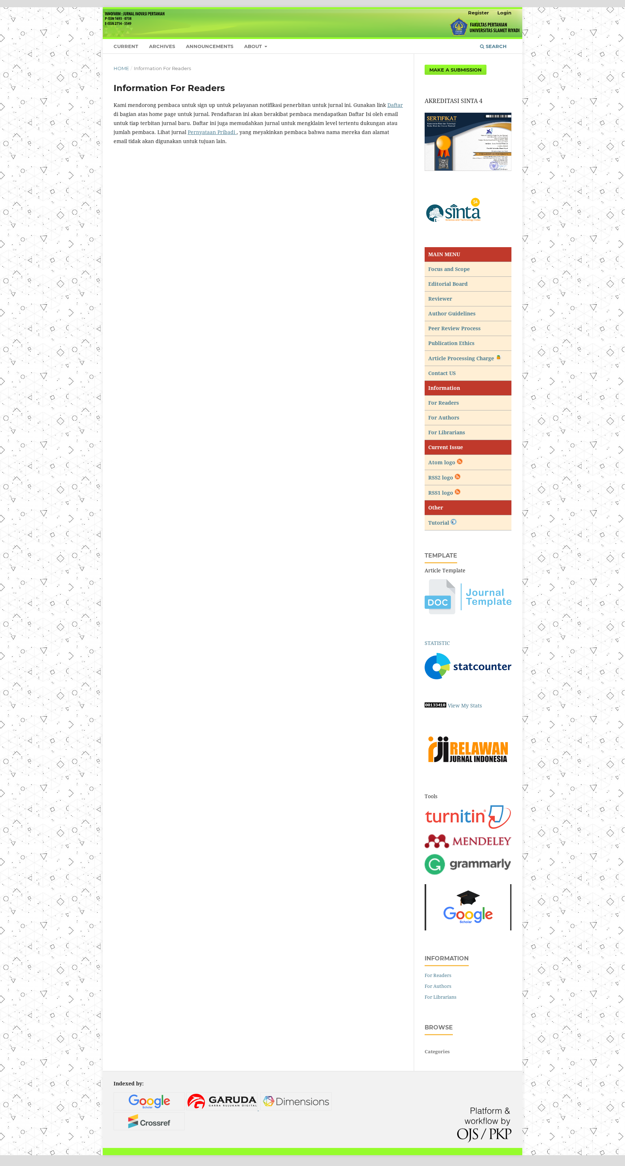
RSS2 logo (441, 477)
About (253, 46)
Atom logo (442, 462)
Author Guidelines (452, 313)
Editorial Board (448, 283)
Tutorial (439, 522)
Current (126, 46)
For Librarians (446, 432)
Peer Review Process (454, 328)
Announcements (209, 46)
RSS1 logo (441, 492)
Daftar (395, 105)
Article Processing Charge (462, 358)
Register (478, 13)
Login (504, 13)
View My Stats (465, 705)
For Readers (443, 402)
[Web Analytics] (435, 705)
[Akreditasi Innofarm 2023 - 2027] (468, 170)
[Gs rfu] (149, 1108)
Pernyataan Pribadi (212, 132)
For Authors (443, 417)
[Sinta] (468, 211)
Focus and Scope (449, 269)
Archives (162, 46)
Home (121, 68)
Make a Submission (455, 70)
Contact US (442, 373)
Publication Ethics (451, 343)
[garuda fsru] (222, 1108)
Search (495, 46)
